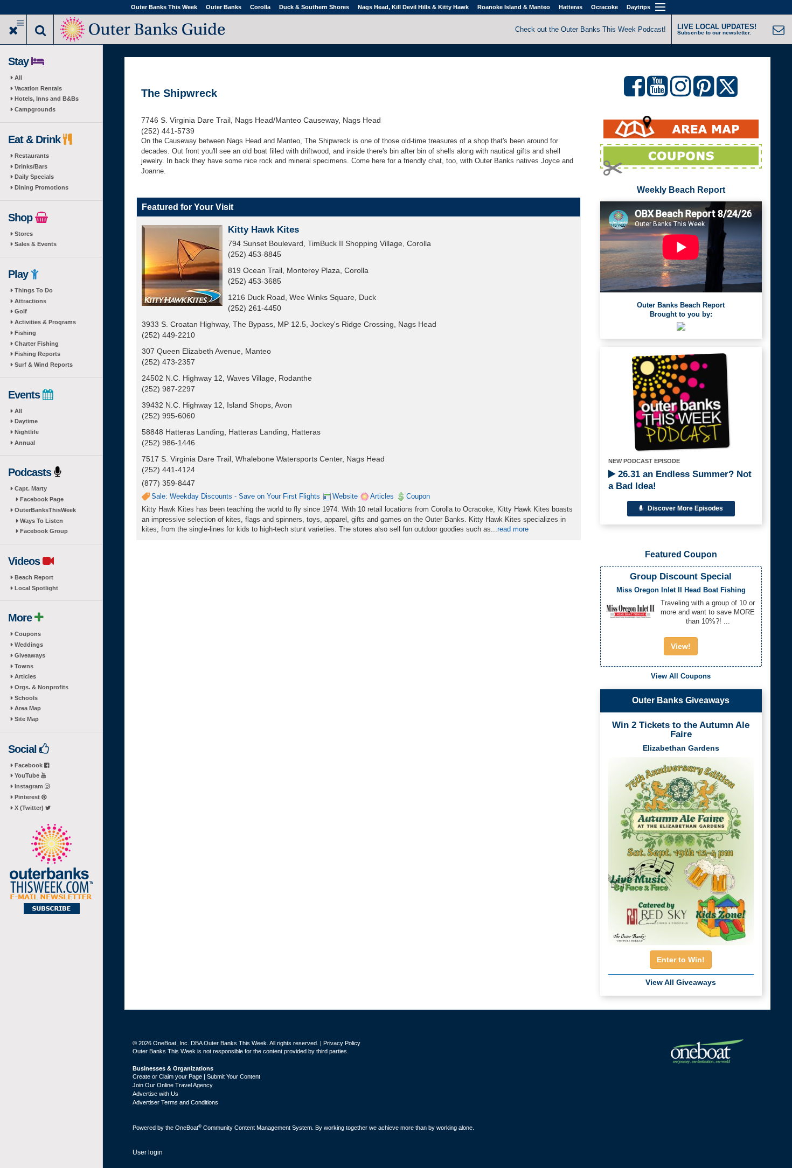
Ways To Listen (41, 520)
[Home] (143, 28)
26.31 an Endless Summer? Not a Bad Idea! (680, 480)
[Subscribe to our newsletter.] (51, 869)
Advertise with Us (155, 1093)
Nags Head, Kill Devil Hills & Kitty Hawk (413, 7)
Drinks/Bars (31, 166)
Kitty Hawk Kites (263, 230)
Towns (24, 666)
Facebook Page (42, 499)
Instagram (30, 786)
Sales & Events (36, 244)
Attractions (30, 301)
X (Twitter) (30, 808)
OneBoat (188, 1127)
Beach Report (34, 577)
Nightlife (27, 432)
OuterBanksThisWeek (45, 510)
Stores (24, 233)
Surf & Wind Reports (44, 364)
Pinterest (28, 797)
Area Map (28, 708)
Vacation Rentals (38, 88)
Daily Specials (34, 176)
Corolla (260, 7)
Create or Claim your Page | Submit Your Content (196, 1076)
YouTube (28, 775)
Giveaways (30, 655)
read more (513, 529)
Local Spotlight (36, 588)
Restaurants (32, 155)
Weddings (29, 644)
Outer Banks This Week (164, 7)
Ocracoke (604, 7)
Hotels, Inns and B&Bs (47, 98)
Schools (26, 698)
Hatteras (570, 7)
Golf (21, 311)
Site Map (27, 719)
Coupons (28, 634)
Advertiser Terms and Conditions (175, 1102)
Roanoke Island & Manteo (513, 7)
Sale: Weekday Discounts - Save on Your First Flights (235, 496)
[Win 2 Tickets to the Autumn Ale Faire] (681, 847)
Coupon (418, 496)
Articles (25, 676)
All (18, 77)
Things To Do (34, 290)
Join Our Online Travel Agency (173, 1085)
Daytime (26, 421)
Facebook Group (44, 531)
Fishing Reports (37, 354)
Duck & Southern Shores (314, 7)
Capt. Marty (31, 488)
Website (345, 496)
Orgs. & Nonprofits (41, 687)
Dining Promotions (41, 187)
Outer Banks (223, 7)
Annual (25, 442)
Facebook (29, 765)
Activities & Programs (45, 322)
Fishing (25, 333)
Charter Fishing (37, 343)
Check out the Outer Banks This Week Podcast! (590, 29)
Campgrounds (35, 109)
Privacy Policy (341, 1043)
